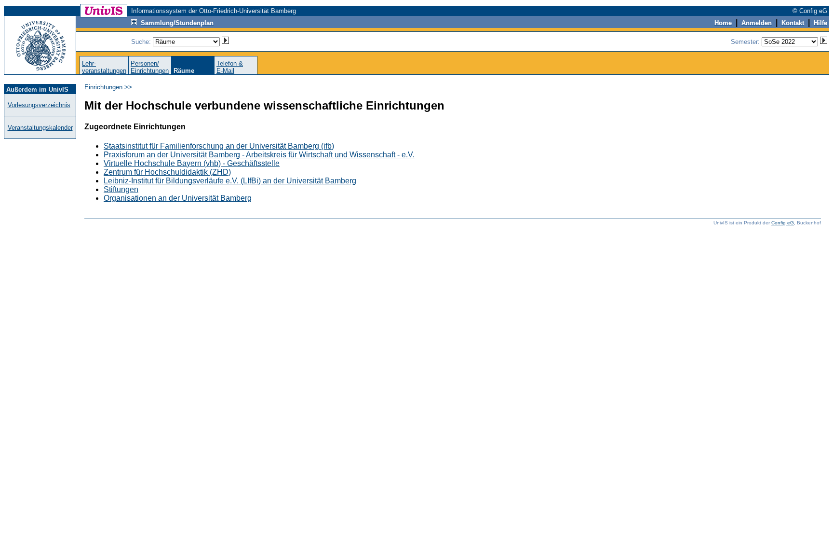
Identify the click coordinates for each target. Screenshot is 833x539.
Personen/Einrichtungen (150, 67)
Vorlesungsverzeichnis (39, 105)
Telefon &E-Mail (229, 67)
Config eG (782, 222)
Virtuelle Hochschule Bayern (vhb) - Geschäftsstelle (192, 163)
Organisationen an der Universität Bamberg (178, 198)
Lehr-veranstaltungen (104, 67)
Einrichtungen (103, 87)
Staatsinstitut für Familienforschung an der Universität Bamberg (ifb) (219, 146)
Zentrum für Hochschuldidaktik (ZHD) (167, 172)
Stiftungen (121, 189)
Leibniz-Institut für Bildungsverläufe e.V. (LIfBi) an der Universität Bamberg (230, 181)
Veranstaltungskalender (40, 127)
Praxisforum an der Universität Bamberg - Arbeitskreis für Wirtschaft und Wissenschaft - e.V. (259, 155)
